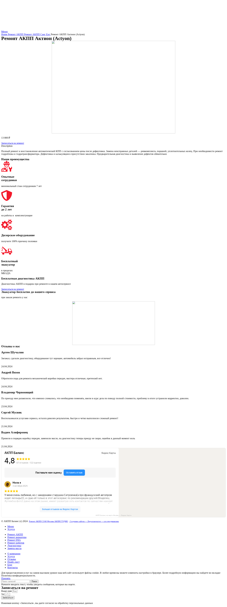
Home (4, 34)
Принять (5, 578)
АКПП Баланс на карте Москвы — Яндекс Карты (113, 515)
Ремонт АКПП (16, 34)
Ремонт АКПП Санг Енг (37, 34)
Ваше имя (6, 591)
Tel (3, 594)
